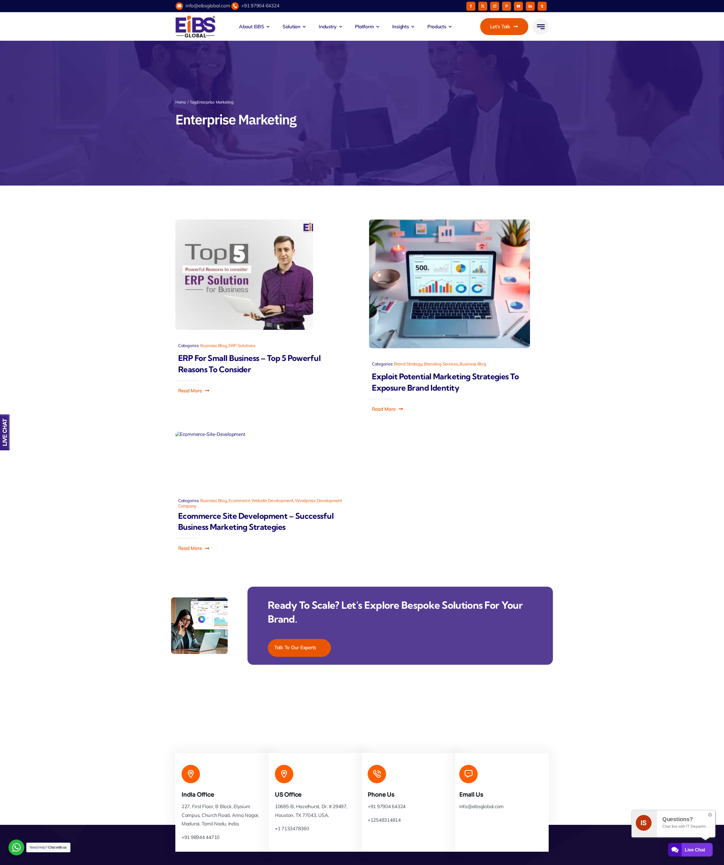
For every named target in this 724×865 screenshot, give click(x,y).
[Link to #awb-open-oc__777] (541, 27)
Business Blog (213, 345)
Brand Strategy (408, 364)
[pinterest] (506, 6)
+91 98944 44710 (200, 837)
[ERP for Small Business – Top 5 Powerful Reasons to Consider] (244, 275)
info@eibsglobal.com (208, 5)
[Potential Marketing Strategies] (449, 284)
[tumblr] (542, 6)
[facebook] (470, 6)
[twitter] (482, 6)
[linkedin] (530, 6)
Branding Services (441, 364)
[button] (194, 390)
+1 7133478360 (292, 828)
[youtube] (518, 6)
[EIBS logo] (195, 27)
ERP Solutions (242, 345)
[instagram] (494, 6)
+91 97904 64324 (260, 5)
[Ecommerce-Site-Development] (210, 460)
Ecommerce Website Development (261, 500)
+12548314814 (384, 820)
